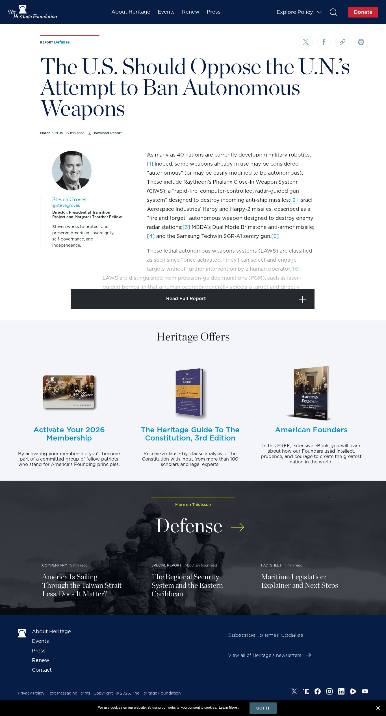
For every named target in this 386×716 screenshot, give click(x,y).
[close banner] (378, 709)
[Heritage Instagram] (329, 692)
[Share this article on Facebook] (324, 42)
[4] (151, 236)
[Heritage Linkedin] (341, 692)
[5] (275, 236)
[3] (186, 227)
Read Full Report (186, 298)
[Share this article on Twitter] (306, 43)
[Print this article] (361, 42)
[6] (297, 269)
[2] (294, 200)
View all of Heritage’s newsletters (264, 655)
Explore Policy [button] (295, 12)
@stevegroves (66, 205)
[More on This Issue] (237, 523)
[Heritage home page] (22, 632)
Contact (42, 670)
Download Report (107, 133)
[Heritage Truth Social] (306, 692)
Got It (263, 708)
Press (213, 12)
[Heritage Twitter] (294, 692)
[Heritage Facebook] (318, 692)
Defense (62, 42)
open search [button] (333, 12)
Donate (363, 12)
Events (166, 12)
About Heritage (130, 12)
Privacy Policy (31, 693)
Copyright (103, 693)
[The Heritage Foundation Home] (33, 12)
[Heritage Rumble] (353, 692)
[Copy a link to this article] (342, 42)
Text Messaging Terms (69, 693)
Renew (190, 12)
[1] (150, 164)
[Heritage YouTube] (365, 692)
